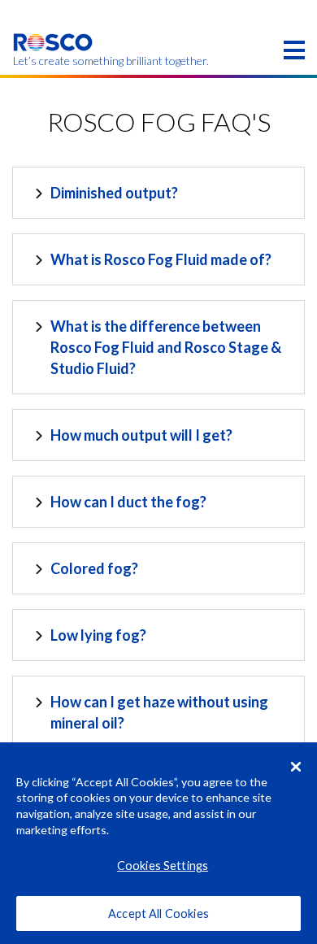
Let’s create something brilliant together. (53, 61)
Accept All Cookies (158, 913)
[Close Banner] (296, 766)
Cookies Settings (162, 865)
